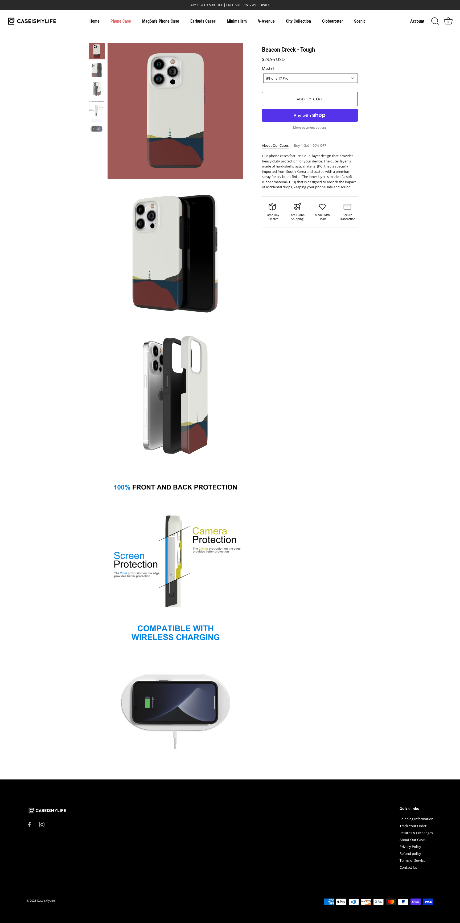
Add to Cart (310, 99)
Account (417, 21)
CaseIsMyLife (46, 900)
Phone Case (120, 21)
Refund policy (410, 853)
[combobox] (310, 78)
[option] (96, 52)
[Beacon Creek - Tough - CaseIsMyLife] (96, 51)
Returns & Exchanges (416, 832)
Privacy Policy (410, 846)
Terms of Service (412, 860)
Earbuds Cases (203, 21)
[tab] (278, 145)
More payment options (310, 127)
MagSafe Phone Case (160, 21)
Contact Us (408, 867)
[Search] (435, 21)
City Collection (298, 21)
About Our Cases (275, 145)
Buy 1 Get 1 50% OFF (310, 145)
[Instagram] (41, 824)
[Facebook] (29, 824)
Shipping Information (416, 818)
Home (94, 21)
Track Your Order (413, 825)
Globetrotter (332, 21)
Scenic (359, 21)
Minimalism (237, 21)
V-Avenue (266, 21)
